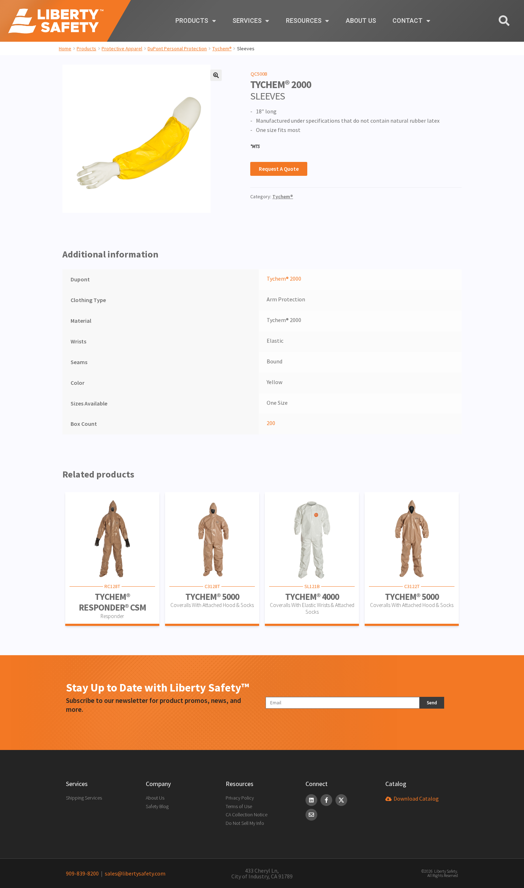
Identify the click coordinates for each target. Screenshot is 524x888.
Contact (407, 20)
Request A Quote (279, 168)
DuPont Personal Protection (177, 48)
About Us (361, 20)
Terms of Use (239, 806)
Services (247, 20)
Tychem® (222, 48)
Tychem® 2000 (284, 278)
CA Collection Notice (246, 814)
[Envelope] (311, 815)
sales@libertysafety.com (134, 873)
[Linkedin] (311, 800)
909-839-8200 (82, 873)
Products (192, 20)
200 (271, 423)
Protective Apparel (122, 48)
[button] (216, 75)
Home (65, 48)
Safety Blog (157, 806)
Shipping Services (84, 798)
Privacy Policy (240, 798)
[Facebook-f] (326, 800)
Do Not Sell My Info (245, 823)
